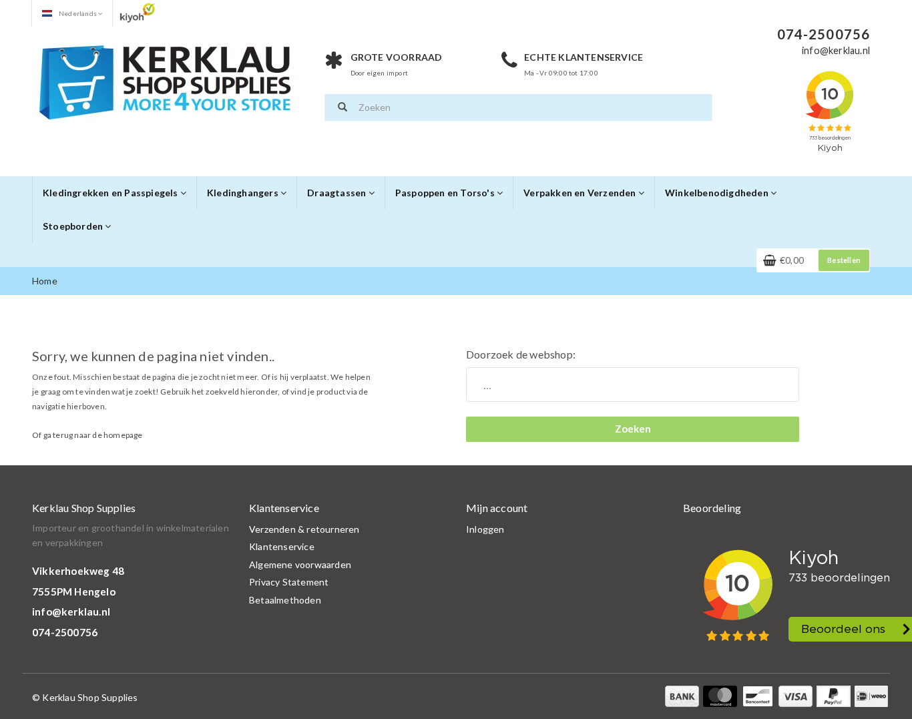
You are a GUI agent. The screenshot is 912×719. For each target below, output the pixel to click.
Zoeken (633, 429)
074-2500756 (64, 632)
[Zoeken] (342, 107)
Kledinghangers (243, 192)
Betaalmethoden (285, 600)
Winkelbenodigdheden (717, 192)
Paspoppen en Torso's (446, 192)
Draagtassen (337, 192)
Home (44, 280)
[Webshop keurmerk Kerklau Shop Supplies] (137, 12)
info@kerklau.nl (71, 612)
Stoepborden (74, 226)
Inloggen (485, 529)
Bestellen (844, 260)
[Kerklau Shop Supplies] (165, 80)
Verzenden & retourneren (304, 529)
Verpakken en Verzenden (580, 192)
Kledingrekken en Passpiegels (111, 192)
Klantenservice (281, 546)
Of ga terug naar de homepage (87, 435)
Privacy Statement (288, 581)
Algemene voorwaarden (300, 564)
